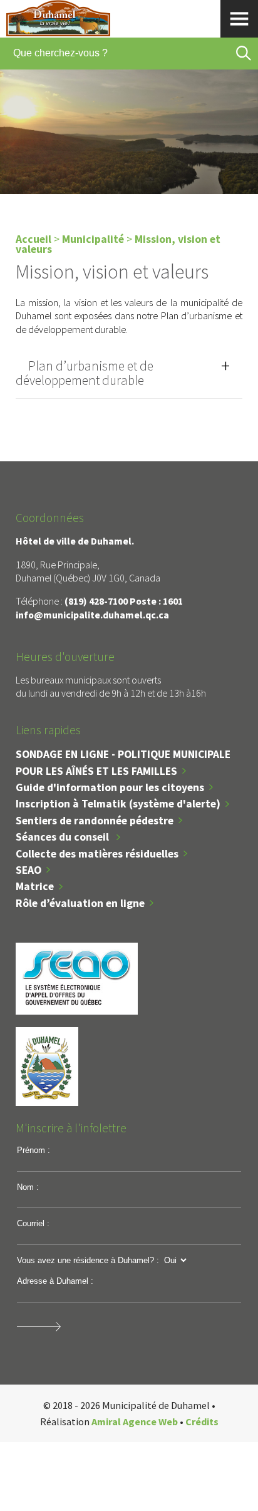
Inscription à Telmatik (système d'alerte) (118, 804)
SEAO (28, 870)
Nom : (28, 1187)
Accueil (33, 239)
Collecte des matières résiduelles (97, 854)
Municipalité (93, 239)
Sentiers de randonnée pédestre (94, 820)
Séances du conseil (63, 837)
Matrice (35, 886)
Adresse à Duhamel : (55, 1281)
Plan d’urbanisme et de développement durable (84, 373)
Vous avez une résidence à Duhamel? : (88, 1260)
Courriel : (33, 1223)
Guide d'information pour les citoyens (110, 787)
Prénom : (33, 1150)
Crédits (202, 1421)
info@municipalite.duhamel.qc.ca (92, 614)
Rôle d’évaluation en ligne (80, 903)
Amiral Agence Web (134, 1421)
